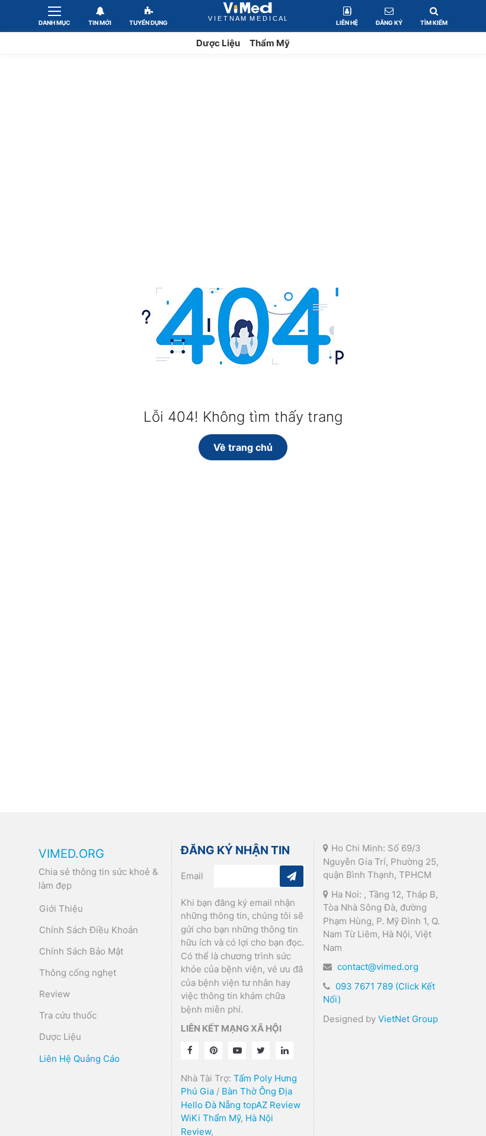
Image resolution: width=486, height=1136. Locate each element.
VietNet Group (408, 1018)
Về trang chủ (243, 447)
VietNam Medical (247, 15)
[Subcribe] (291, 876)
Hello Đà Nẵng (211, 1104)
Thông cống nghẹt (77, 972)
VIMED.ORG (71, 854)
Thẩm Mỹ (270, 43)
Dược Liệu (218, 43)
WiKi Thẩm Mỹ (211, 1118)
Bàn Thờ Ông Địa (257, 1091)
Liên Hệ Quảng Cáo (79, 1058)
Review (54, 994)
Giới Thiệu (61, 908)
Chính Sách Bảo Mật (81, 951)
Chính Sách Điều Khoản (88, 929)
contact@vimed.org (377, 966)
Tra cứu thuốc (68, 1015)
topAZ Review (271, 1104)
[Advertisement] (243, 144)
